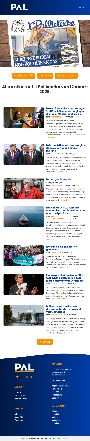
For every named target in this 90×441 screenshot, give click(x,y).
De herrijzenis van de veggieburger (58, 181)
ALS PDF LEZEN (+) (24, 75)
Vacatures (19, 420)
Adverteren (19, 414)
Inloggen (18, 392)
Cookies (55, 392)
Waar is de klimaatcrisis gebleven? (62, 248)
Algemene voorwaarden (62, 386)
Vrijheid (55, 417)
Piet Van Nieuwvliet (58, 315)
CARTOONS (45, 75)
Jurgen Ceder (56, 252)
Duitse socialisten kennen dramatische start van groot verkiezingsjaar (63, 309)
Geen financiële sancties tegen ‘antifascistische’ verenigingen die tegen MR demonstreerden (65, 111)
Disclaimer (56, 398)
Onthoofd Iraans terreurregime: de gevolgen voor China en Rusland (66, 148)
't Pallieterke (57, 423)
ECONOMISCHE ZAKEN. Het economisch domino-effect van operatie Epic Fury (65, 210)
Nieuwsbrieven (21, 398)
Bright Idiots (63, 438)
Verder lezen (52, 138)
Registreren (20, 395)
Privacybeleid (58, 389)
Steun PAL (19, 417)
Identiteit (55, 414)
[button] (84, 7)
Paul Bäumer (56, 154)
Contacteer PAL (58, 380)
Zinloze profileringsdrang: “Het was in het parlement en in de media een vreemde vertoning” (65, 277)
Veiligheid (56, 420)
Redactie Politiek (57, 284)
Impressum (57, 395)
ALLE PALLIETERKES (66, 75)
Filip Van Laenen (57, 185)
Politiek (55, 411)
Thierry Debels (56, 117)
